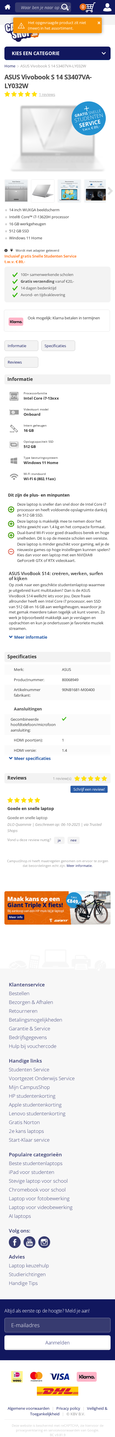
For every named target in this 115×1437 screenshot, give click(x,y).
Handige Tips (23, 1283)
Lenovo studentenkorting (37, 1113)
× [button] (99, 23)
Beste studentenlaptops (36, 1163)
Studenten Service (29, 1069)
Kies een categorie (36, 53)
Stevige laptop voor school (38, 1180)
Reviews (15, 362)
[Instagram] (44, 1242)
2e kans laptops (26, 1131)
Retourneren (23, 1011)
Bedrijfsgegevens (28, 1037)
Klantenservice (27, 984)
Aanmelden (57, 1342)
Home (9, 66)
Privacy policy (68, 1408)
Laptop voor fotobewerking (39, 1198)
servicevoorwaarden (64, 1430)
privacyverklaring (29, 1430)
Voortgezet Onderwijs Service (42, 1078)
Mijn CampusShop (29, 1087)
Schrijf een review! (89, 789)
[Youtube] (29, 1242)
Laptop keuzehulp (29, 1265)
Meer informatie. (80, 865)
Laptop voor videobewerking (41, 1207)
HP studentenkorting (32, 1095)
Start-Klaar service (29, 1139)
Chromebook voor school (37, 1189)
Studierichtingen (27, 1274)
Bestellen (19, 993)
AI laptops (20, 1216)
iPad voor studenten (31, 1172)
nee (73, 840)
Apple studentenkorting (35, 1104)
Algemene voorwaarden (29, 1408)
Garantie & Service (29, 1028)
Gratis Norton (24, 1122)
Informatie (17, 345)
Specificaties (55, 345)
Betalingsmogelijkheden (35, 1019)
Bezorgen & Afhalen (31, 1002)
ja (59, 840)
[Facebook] (15, 1242)
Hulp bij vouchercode (32, 1046)
